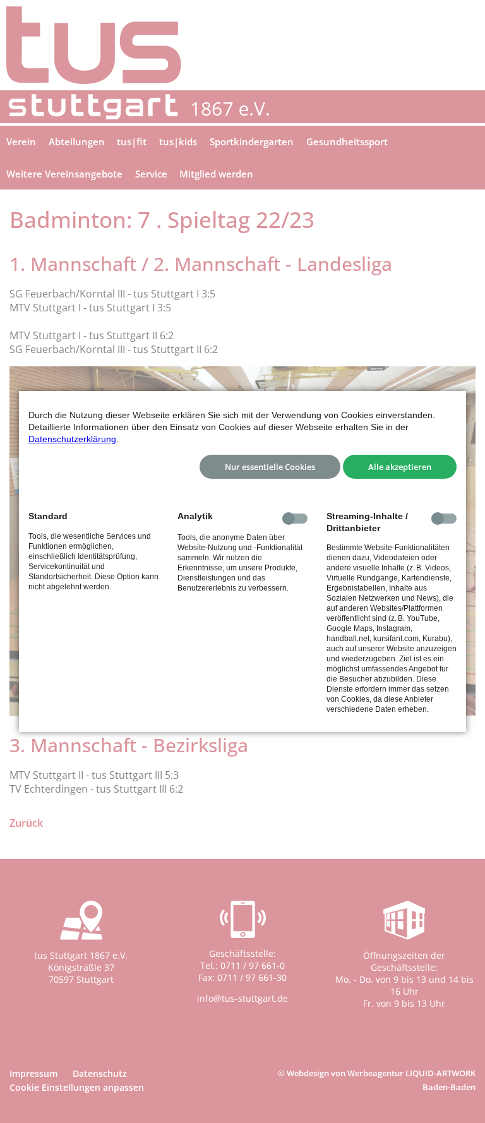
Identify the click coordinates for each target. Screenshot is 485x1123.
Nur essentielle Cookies (270, 466)
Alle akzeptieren (399, 466)
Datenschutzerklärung (72, 439)
